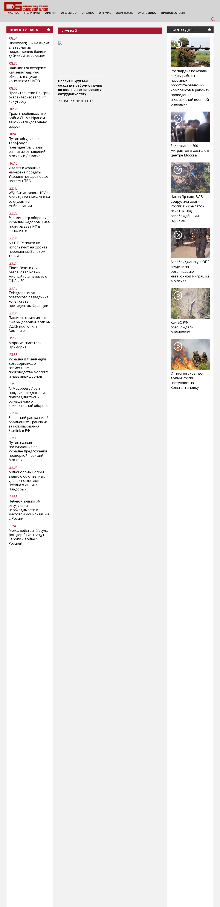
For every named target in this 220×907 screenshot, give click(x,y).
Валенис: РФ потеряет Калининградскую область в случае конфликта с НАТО (27, 74)
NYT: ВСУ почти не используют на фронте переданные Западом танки (28, 249)
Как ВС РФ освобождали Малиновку (182, 327)
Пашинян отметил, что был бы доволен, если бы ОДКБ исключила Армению (29, 324)
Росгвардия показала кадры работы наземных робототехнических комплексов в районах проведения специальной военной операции (190, 88)
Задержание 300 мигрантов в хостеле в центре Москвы (190, 150)
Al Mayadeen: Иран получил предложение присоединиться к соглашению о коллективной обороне (29, 397)
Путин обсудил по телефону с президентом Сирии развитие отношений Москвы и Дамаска (27, 147)
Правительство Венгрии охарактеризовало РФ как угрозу (29, 97)
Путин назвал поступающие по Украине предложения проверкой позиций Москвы (28, 451)
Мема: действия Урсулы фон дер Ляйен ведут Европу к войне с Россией (28, 536)
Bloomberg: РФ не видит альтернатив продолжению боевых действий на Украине (29, 49)
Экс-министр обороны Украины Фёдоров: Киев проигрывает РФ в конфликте (29, 224)
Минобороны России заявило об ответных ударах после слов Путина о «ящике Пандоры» (27, 480)
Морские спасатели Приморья (25, 345)
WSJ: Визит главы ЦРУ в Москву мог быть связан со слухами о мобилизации (29, 199)
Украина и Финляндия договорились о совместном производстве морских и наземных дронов (28, 367)
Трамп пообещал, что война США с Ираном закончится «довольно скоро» (28, 120)
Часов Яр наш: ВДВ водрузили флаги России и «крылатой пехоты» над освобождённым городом (188, 208)
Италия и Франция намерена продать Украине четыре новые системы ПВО (28, 174)
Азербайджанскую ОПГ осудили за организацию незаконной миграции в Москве (190, 271)
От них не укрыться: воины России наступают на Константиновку (187, 380)
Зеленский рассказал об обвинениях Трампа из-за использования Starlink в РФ (29, 424)
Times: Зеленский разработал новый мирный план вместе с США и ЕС (28, 274)
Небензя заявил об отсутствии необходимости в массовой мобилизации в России (29, 510)
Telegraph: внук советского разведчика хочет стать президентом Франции (28, 299)
